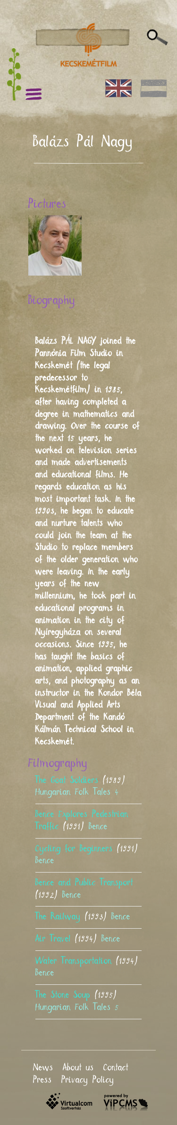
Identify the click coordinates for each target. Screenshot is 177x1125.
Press (42, 1080)
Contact (115, 1068)
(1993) (82, 917)
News (43, 1068)
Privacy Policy (87, 1080)
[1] (157, 37)
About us (78, 1068)
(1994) (77, 939)
